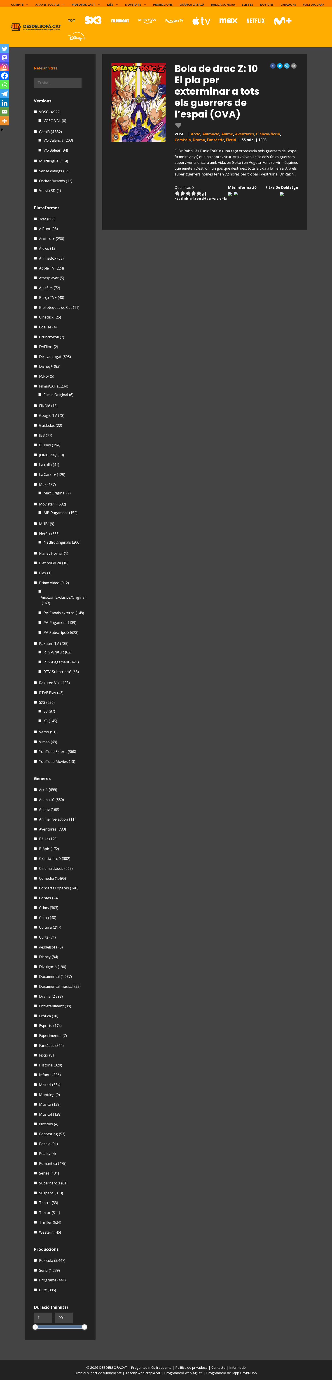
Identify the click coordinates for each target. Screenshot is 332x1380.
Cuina (47, 917)
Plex (45, 572)
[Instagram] (4, 66)
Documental (55, 976)
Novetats (133, 4)
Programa (52, 1280)
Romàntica (52, 1163)
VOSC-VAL (55, 120)
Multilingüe (53, 161)
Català (50, 131)
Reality (47, 1153)
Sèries (49, 1173)
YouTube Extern (57, 751)
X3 (50, 720)
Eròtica (48, 1015)
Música (50, 1104)
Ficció (231, 139)
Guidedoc (50, 425)
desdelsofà (51, 947)
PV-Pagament (60, 622)
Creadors (288, 4)
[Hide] (2, 130)
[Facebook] (4, 75)
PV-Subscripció (61, 632)
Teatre (48, 1202)
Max (47, 484)
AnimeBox (51, 258)
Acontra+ (51, 238)
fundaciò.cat (112, 1373)
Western (50, 1232)
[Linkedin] (4, 102)
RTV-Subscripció (61, 671)
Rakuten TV (53, 643)
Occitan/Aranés (55, 180)
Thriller (50, 1222)
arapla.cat (152, 1373)
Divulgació (52, 966)
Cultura (50, 927)
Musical (50, 1114)
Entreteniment (55, 1006)
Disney (48, 956)
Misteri (50, 1084)
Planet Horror (53, 553)
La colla (49, 464)
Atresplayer (51, 277)
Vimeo (48, 741)
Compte (17, 4)
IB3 (45, 435)
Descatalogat (55, 356)
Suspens (51, 1193)
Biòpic (49, 848)
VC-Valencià (58, 140)
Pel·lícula (52, 1260)
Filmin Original (58, 394)
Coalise (48, 327)
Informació (237, 1367)
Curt (47, 1290)
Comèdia (183, 139)
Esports (50, 1025)
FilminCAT (53, 386)
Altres (47, 248)
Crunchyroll (51, 337)
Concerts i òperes (58, 888)
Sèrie (49, 1270)
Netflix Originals (62, 542)
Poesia (48, 1143)
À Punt (48, 228)
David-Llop (248, 1373)
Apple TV (51, 268)
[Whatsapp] (4, 84)
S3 (49, 711)
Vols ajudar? (313, 4)
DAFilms (48, 346)
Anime (227, 134)
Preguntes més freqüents (151, 1367)
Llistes (247, 4)
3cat (47, 219)
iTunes (49, 445)
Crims (48, 907)
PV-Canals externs (64, 612)
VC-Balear (56, 150)
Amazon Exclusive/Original (63, 600)
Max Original (57, 493)
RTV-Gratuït (57, 652)
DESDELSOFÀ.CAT (113, 1367)
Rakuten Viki (54, 682)
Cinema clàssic (56, 868)
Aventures (244, 134)
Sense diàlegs (54, 170)
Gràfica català (192, 4)
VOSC (50, 111)
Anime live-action (57, 819)
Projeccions (163, 4)
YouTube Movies (57, 761)
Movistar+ (52, 504)
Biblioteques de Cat (59, 307)
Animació (210, 134)
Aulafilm (49, 287)
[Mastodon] (4, 57)
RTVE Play (51, 692)
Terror (49, 1212)
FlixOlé (48, 405)
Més (110, 4)
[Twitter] (4, 48)
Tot (71, 20)
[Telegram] (4, 93)
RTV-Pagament (61, 662)
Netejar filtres (45, 68)
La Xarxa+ (52, 474)
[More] (4, 120)
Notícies (267, 4)
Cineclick (50, 317)
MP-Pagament (60, 512)
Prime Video (54, 582)
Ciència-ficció (268, 134)
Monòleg (49, 1094)
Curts (47, 937)
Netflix (49, 533)
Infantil (50, 1074)
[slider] (35, 1327)
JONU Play (51, 454)
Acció (195, 134)
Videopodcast (83, 4)
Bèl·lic (48, 838)
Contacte (218, 1367)
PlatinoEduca (53, 563)
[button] (273, 66)
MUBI (46, 523)
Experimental (53, 1035)
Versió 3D (50, 190)
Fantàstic (215, 139)
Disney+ (49, 366)
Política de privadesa (191, 1367)
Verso (47, 731)
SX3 (47, 702)
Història (50, 1065)
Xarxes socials (47, 4)
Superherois (53, 1183)
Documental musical (60, 986)
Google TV (51, 415)
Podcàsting (52, 1133)
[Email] (4, 111)
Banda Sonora (223, 4)
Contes (48, 897)
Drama (199, 139)
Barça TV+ (51, 297)
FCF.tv (46, 376)
